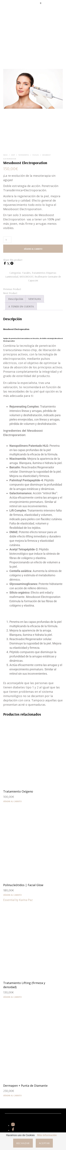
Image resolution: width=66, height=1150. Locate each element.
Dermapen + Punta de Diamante (25, 1085)
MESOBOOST (26, 276)
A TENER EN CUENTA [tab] (21, 306)
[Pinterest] (11, 264)
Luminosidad (11, 276)
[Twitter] (8, 264)
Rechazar (23, 1143)
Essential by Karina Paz (18, 900)
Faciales (35, 155)
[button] (38, 3)
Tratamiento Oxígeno (18, 791)
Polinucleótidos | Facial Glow (23, 885)
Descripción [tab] (15, 299)
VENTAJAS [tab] (34, 299)
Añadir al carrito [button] (12, 801)
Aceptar (44, 1143)
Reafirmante (41, 276)
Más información (47, 1135)
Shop (13, 155)
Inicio (5, 155)
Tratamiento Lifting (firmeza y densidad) (24, 985)
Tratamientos (23, 155)
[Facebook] (5, 264)
